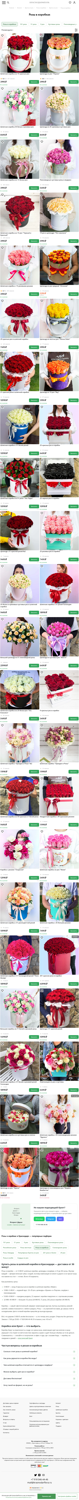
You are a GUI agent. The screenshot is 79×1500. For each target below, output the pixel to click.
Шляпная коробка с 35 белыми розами (55, 923)
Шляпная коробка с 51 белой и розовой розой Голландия (18, 1083)
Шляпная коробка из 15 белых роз (14, 180)
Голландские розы (60, 1248)
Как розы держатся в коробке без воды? (20, 1358)
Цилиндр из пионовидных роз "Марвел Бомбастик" (55, 1189)
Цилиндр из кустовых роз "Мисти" (53, 657)
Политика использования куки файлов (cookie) (39, 1425)
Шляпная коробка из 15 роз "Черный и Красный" (15, 234)
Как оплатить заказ (9, 1410)
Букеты (58, 1413)
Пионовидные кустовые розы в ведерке (55, 180)
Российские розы (9, 1248)
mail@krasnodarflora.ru (39, 1482)
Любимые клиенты (35, 1413)
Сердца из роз (22, 1258)
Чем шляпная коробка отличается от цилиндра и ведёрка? (27, 1365)
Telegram (51, 1219)
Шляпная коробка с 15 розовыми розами (16, 286)
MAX (60, 1219)
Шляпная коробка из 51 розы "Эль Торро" (16, 498)
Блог (30, 1416)
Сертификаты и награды (37, 1403)
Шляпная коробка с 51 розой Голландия (55, 604)
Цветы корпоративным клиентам (40, 1406)
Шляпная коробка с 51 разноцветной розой (17, 923)
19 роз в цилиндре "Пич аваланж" (53, 233)
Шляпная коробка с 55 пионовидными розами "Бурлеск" (58, 1136)
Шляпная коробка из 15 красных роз (14, 74)
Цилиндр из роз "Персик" (50, 74)
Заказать (34, 82)
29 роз (62, 1253)
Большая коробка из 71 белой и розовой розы (18, 1029)
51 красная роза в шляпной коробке (14, 392)
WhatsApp (39, 1219)
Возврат (5, 1416)
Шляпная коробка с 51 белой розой (14, 445)
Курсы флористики (9, 1426)
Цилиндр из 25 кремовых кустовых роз (55, 127)
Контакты (6, 1433)
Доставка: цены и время (10, 1403)
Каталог (58, 1403)
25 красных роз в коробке (50, 445)
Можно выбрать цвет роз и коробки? (18, 1372)
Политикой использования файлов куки (18, 1497)
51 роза (34, 24)
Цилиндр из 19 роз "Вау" (49, 392)
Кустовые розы (54, 24)
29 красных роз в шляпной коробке (14, 339)
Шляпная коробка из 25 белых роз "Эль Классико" (16, 711)
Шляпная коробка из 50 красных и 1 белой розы (19, 817)
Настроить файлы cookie (67, 1496)
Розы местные (25, 1248)
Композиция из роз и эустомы (52, 1082)
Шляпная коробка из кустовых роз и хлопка (17, 1135)
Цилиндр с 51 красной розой (51, 1029)
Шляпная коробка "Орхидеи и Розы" (54, 764)
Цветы (58, 1423)
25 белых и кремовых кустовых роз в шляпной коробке (18, 605)
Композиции (60, 1416)
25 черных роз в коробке (49, 498)
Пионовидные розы (55, 1242)
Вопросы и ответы (9, 1419)
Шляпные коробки (62, 1410)
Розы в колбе (8, 1258)
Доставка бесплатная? (12, 1378)
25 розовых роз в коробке (50, 551)
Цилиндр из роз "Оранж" (10, 1188)
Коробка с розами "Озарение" (12, 870)
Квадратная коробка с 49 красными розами (57, 817)
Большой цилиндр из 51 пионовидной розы (17, 657)
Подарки (58, 1426)
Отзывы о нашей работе (11, 1429)
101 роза (23, 24)
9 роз (42, 24)
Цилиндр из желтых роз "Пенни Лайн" (55, 339)
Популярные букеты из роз (28, 1253)
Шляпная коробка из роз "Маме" (53, 870)
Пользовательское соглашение (39, 1421)
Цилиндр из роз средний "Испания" (54, 286)
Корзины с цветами (62, 1419)
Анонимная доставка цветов (38, 1410)
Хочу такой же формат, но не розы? (18, 1385)
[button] (4, 2)
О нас (5, 1423)
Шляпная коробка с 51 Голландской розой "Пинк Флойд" (19, 977)
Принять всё (46, 1496)
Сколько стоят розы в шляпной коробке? (20, 1351)
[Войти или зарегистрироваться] (74, 2)
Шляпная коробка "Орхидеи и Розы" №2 (16, 764)
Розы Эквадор (8, 1253)
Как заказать (7, 1406)
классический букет (25, 1338)
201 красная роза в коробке (51, 976)
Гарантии (6, 1413)
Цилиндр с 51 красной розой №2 (13, 551)
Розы (57, 1406)
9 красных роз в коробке (49, 710)
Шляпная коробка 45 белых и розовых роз (17, 127)
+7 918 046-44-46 (41, 1225)
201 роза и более (49, 1253)
